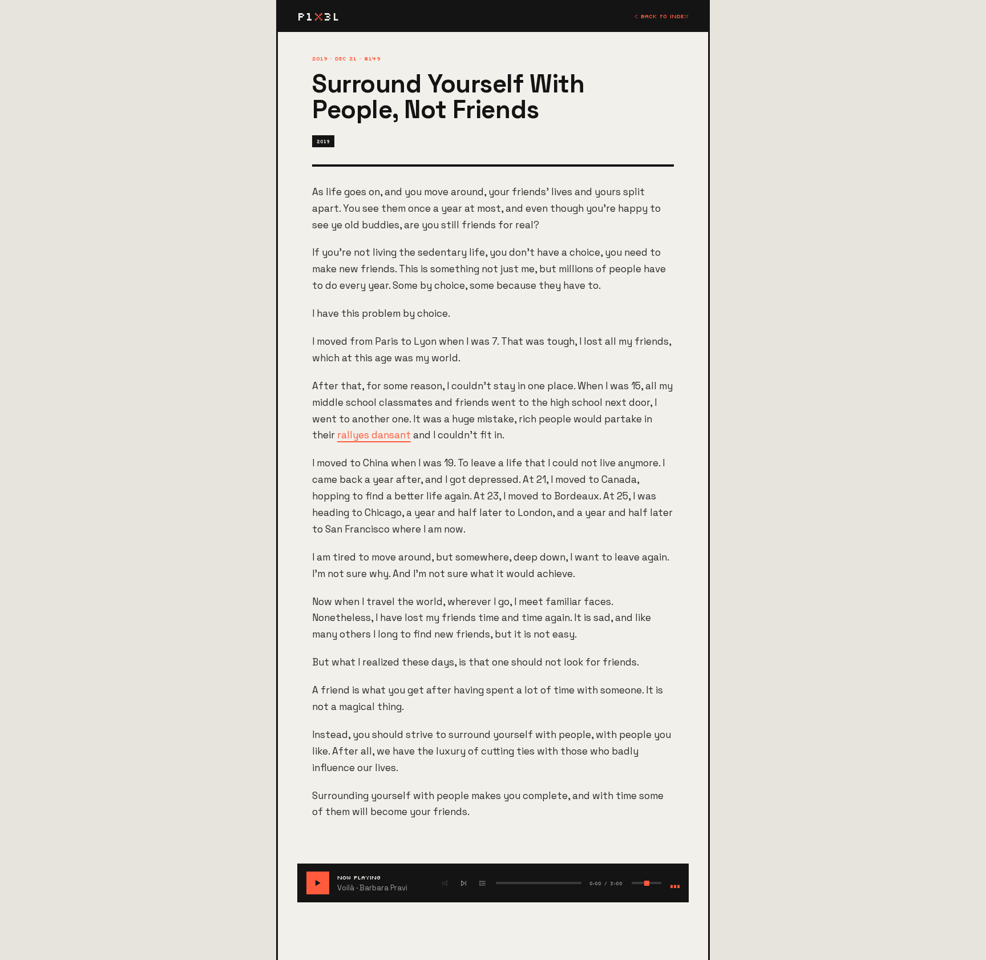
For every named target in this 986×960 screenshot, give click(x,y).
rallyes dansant (374, 435)
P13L (318, 16)
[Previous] (444, 883)
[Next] (463, 883)
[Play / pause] (317, 883)
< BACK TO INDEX (662, 16)
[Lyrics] (482, 883)
